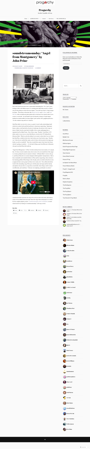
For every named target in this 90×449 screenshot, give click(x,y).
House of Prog (66, 159)
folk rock (30, 68)
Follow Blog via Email (70, 52)
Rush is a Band (66, 178)
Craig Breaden (30, 66)
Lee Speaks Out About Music (70, 162)
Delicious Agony (67, 143)
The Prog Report (67, 191)
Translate (73, 99)
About (25, 18)
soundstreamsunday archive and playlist (38, 201)
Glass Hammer (66, 153)
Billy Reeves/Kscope (68, 140)
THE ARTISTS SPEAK (61, 18)
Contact (44, 18)
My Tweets (65, 109)
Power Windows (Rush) (68, 165)
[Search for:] (73, 86)
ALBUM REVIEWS (34, 18)
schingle (68, 213)
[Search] (81, 86)
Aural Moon (66, 133)
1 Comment (38, 68)
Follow (66, 68)
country (24, 68)
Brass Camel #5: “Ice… (77, 220)
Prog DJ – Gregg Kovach (69, 169)
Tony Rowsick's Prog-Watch (70, 198)
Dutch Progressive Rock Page (70, 146)
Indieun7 (68, 217)
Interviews (51, 18)
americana (19, 68)
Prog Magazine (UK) (68, 172)
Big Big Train (66, 137)
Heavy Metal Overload (68, 156)
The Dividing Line (67, 185)
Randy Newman (36, 112)
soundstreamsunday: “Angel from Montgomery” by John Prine (31, 57)
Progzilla (65, 175)
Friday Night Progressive (69, 149)
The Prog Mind (66, 188)
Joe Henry (44, 112)
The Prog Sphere (67, 194)
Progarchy (45, 10)
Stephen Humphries (67, 182)
